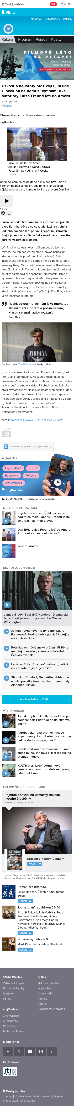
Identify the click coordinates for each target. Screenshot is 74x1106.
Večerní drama (28, 546)
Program (36, 19)
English (58, 1096)
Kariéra (42, 998)
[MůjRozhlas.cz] (7, 122)
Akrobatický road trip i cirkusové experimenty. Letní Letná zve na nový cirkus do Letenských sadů (45, 736)
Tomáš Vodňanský (27, 170)
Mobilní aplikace (13, 1031)
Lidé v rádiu (45, 993)
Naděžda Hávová (22, 420)
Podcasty (9, 1026)
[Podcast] (3, 213)
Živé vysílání (12, 483)
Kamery (67, 19)
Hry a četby (12, 468)
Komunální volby (13, 988)
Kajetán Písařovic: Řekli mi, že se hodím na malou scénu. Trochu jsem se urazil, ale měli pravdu (44, 516)
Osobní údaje (23, 1096)
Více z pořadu (14, 711)
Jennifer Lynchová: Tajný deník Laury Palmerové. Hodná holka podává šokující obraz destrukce (40, 634)
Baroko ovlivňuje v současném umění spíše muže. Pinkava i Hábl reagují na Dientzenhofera (44, 752)
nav (60, 420)
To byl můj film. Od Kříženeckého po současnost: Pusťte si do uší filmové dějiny (44, 719)
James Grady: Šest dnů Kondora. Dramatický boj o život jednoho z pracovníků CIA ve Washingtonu (36, 618)
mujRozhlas (9, 458)
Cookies (7, 1096)
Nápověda (44, 988)
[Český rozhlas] (13, 4)
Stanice (8, 993)
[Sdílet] (9, 213)
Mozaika (7, 105)
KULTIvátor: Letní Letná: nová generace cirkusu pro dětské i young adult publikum (44, 769)
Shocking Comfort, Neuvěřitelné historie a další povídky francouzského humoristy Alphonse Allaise (40, 681)
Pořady (41, 39)
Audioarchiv (52, 19)
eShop (7, 998)
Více (56, 39)
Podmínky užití (42, 1096)
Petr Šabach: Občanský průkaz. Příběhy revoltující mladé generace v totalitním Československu (39, 651)
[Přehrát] (6, 201)
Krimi (32, 468)
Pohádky (10, 475)
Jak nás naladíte (48, 983)
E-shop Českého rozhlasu (24, 787)
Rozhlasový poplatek (51, 1009)
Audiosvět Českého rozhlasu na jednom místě (28, 499)
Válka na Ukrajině (14, 983)
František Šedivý (45, 420)
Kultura (7, 39)
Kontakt (43, 1003)
